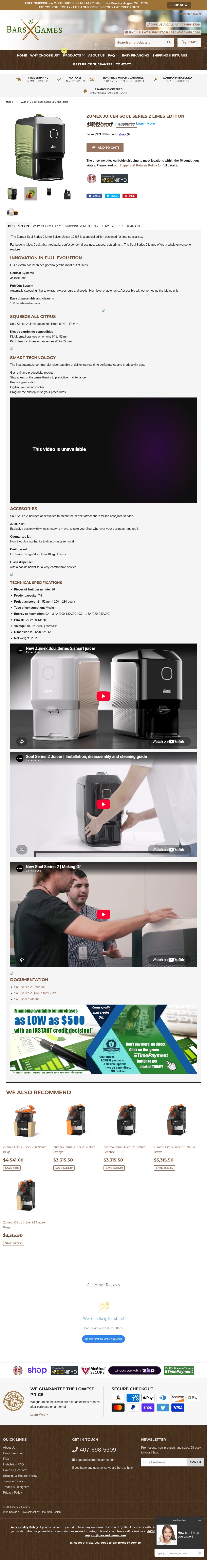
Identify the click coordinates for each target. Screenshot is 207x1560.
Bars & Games (21, 1507)
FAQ (112, 55)
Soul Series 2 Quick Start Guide (35, 993)
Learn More (38, 1414)
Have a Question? (15, 1470)
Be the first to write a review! (103, 1339)
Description (18, 226)
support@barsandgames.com (174, 32)
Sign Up (195, 1462)
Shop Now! (179, 5)
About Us (96, 55)
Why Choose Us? (45, 55)
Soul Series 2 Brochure (29, 987)
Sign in (167, 13)
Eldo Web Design (50, 1511)
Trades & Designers (16, 1487)
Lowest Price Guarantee (123, 226)
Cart (192, 42)
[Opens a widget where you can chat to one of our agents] (179, 1537)
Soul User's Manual (27, 999)
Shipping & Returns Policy (20, 1475)
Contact (123, 64)
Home (22, 55)
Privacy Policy (12, 1492)
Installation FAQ (13, 1464)
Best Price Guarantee (92, 64)
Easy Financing (135, 55)
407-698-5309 (190, 24)
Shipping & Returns (169, 55)
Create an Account (189, 13)
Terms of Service (14, 1481)
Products (72, 55)
